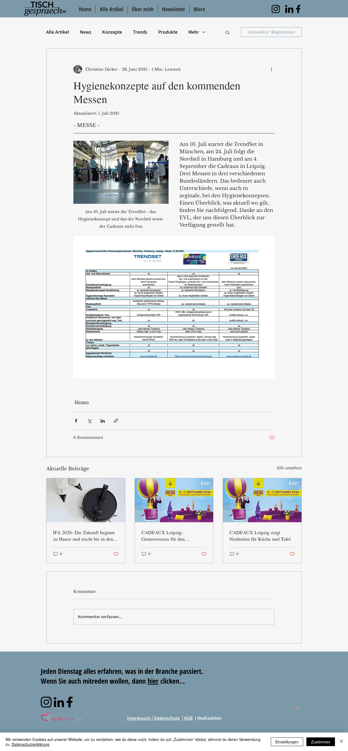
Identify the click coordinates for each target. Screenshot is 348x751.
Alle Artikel (57, 32)
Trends (140, 32)
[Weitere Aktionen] (271, 69)
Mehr (193, 32)
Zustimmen (320, 741)
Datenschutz (167, 718)
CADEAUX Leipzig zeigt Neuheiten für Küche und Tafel (260, 535)
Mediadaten (209, 718)
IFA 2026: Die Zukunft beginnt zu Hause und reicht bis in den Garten (84, 535)
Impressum (139, 718)
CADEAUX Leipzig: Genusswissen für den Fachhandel (163, 535)
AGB (188, 718)
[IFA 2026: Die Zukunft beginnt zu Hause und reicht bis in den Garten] (85, 500)
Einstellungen (287, 741)
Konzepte (112, 32)
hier (153, 681)
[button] (227, 32)
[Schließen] (341, 742)
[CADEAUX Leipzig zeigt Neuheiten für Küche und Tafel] (262, 500)
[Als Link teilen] (116, 420)
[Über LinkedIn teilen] (102, 420)
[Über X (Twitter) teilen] (89, 420)
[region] (275, 9)
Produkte (168, 32)
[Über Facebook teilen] (76, 420)
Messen (81, 402)
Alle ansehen (289, 467)
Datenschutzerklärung (30, 744)
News (85, 32)
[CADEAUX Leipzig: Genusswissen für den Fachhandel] (174, 500)
